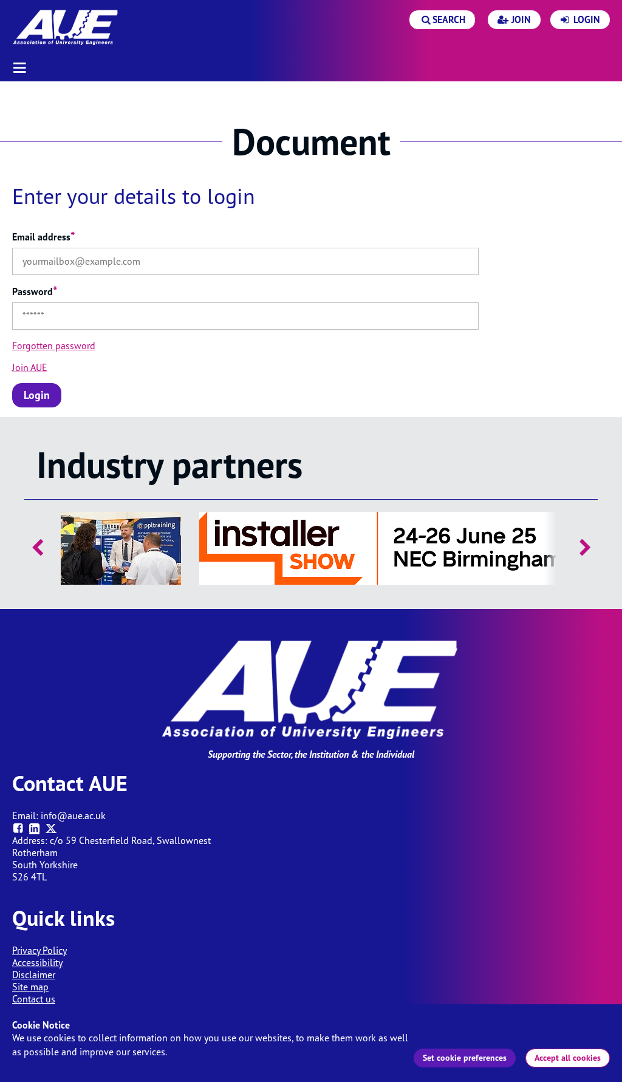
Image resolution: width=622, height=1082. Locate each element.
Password (35, 291)
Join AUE (29, 367)
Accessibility (37, 962)
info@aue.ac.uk (73, 815)
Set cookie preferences (465, 1057)
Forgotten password (53, 345)
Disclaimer (33, 974)
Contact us (33, 999)
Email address (43, 237)
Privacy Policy (39, 950)
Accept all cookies (568, 1057)
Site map (30, 987)
